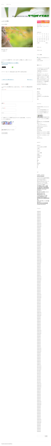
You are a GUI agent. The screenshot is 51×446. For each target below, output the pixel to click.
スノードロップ (40, 179)
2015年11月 (39, 403)
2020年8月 (39, 318)
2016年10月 (39, 386)
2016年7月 (39, 391)
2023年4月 (39, 270)
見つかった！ (39, 94)
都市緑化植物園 (42, 203)
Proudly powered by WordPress (6, 443)
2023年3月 (39, 272)
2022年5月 (39, 287)
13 (39, 38)
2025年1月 (39, 239)
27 (39, 41)
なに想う (38, 93)
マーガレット (46, 183)
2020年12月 (39, 312)
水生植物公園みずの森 (41, 195)
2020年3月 (39, 325)
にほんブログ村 (4, 64)
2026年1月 (39, 221)
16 (44, 38)
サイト (2, 112)
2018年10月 (39, 351)
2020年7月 (39, 319)
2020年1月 (39, 328)
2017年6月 (39, 374)
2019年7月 (39, 337)
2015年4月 (39, 413)
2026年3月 (39, 218)
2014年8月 (39, 425)
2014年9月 (39, 423)
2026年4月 (39, 217)
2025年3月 (39, 236)
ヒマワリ (39, 183)
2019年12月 (39, 330)
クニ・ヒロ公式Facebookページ (43, 111)
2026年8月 (39, 211)
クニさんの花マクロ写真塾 (42, 146)
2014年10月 (39, 422)
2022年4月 (39, 288)
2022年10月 (39, 279)
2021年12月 (39, 294)
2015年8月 (39, 407)
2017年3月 (39, 379)
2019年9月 (39, 334)
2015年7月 (39, 409)
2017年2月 (39, 380)
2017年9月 (39, 370)
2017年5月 (39, 376)
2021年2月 (39, 309)
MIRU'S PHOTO (40, 127)
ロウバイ (38, 184)
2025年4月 (39, 235)
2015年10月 (39, 404)
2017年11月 (39, 367)
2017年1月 (39, 382)
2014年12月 (39, 419)
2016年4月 (39, 395)
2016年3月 (39, 397)
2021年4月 (39, 306)
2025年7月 (39, 230)
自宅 (45, 196)
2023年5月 (39, 269)
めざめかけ (39, 84)
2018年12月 (39, 348)
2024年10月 (39, 244)
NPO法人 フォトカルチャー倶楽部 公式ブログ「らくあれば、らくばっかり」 (43, 135)
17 (46, 38)
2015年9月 (39, 406)
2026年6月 (39, 214)
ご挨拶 (38, 148)
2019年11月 (39, 331)
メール (3, 108)
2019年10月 (39, 333)
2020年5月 (39, 322)
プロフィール (8, 4)
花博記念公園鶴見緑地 (43, 198)
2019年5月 (39, 340)
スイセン (43, 179)
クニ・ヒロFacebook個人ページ (43, 109)
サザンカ (39, 178)
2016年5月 (39, 394)
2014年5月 (39, 429)
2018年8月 (39, 354)
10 (46, 36)
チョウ (46, 181)
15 (42, 38)
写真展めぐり (39, 155)
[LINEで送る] (12, 67)
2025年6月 (39, 232)
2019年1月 (39, 346)
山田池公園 (47, 191)
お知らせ (38, 145)
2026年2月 (39, 220)
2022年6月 (39, 285)
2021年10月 (39, 297)
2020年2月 (39, 327)
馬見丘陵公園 (43, 204)
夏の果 (38, 91)
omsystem (40, 176)
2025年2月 (39, 238)
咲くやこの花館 (41, 191)
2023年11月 (39, 260)
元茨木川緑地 (43, 189)
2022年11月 (39, 278)
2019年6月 (39, 339)
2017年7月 (39, 373)
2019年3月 (39, 343)
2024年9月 (39, 245)
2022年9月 (39, 281)
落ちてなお (30, 79)
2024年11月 (39, 242)
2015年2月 (39, 416)
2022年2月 (39, 291)
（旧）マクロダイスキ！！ (42, 124)
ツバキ (48, 181)
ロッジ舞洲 (42, 184)
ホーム (2, 4)
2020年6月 (39, 321)
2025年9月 (39, 227)
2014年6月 (39, 428)
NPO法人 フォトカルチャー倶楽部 (43, 131)
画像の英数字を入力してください (8, 129)
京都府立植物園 (43, 188)
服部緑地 (39, 194)
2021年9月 (39, 299)
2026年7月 (39, 212)
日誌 (38, 164)
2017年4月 (39, 377)
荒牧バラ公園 (44, 200)
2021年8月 (39, 300)
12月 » (47, 42)
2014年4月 (39, 431)
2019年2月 (39, 345)
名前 (2, 103)
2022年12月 (39, 276)
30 (44, 41)
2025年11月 (39, 224)
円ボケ (39, 190)
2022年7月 (39, 284)
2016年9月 (39, 388)
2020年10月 (39, 315)
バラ (45, 182)
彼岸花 (38, 192)
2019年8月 (39, 336)
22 (42, 39)
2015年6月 (39, 410)
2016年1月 (39, 400)
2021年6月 (39, 303)
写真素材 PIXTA (46, 117)
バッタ (42, 182)
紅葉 (16, 71)
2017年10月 (39, 368)
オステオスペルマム (40, 177)
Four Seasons (39, 130)
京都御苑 (39, 189)
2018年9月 (39, 352)
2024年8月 (39, 247)
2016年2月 (39, 398)
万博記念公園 (12, 71)
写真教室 (38, 157)
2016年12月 (39, 383)
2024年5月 (39, 251)
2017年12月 (39, 365)
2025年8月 (39, 229)
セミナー (38, 149)
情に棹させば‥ (40, 137)
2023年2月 (39, 273)
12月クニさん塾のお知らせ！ (7, 79)
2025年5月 (39, 233)
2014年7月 (39, 426)
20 (39, 39)
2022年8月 (39, 282)
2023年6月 (39, 267)
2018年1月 (39, 364)
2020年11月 (39, 313)
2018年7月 (39, 355)
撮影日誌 (38, 163)
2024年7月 (39, 248)
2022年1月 (39, 293)
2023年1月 (39, 275)
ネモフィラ (39, 182)
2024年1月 (39, 257)
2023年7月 (39, 266)
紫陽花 (42, 196)
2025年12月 (39, 223)
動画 (38, 160)
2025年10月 (39, 226)
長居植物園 (38, 204)
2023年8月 (39, 264)
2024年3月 (39, 254)
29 (42, 41)
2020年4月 (39, 324)
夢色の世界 (39, 128)
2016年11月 (39, 385)
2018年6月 (39, 357)
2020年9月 (39, 316)
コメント (3, 89)
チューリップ (40, 181)
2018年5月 (39, 358)
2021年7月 (39, 302)
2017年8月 (39, 371)
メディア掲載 (39, 152)
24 (46, 39)
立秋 (38, 99)
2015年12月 (39, 401)
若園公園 (39, 200)
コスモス (46, 177)
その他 (38, 151)
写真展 (38, 154)
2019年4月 (39, 342)
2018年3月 (39, 361)
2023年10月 (39, 261)
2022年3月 (39, 290)
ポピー (43, 183)
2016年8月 (39, 389)
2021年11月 (39, 296)
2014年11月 (39, 420)
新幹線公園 (43, 192)
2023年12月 (39, 258)
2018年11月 (39, 349)
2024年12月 (39, 241)
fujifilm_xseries (40, 175)
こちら (44, 26)
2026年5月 (39, 215)
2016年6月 (39, 392)
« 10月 (38, 42)
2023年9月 (39, 263)
